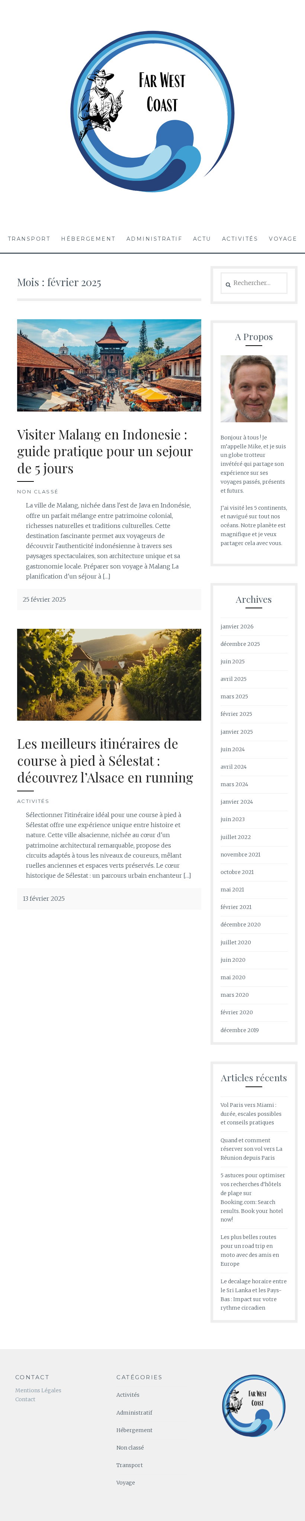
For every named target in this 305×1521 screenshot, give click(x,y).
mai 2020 (233, 977)
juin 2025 (233, 661)
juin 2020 (233, 960)
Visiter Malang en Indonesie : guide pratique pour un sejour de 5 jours (105, 451)
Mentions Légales (38, 1390)
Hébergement (88, 239)
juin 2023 (233, 819)
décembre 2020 (241, 924)
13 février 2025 (44, 898)
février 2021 (236, 907)
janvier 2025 (237, 732)
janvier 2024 (237, 801)
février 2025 (236, 714)
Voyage (283, 239)
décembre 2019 (240, 1030)
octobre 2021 (237, 872)
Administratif (154, 239)
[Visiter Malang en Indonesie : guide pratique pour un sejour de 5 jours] (109, 409)
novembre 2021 (240, 854)
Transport (29, 239)
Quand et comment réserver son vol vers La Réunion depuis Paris (251, 1149)
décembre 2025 (240, 644)
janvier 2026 (237, 626)
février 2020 (237, 1012)
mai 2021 (232, 889)
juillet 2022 (236, 837)
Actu (202, 239)
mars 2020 (235, 995)
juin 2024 (233, 749)
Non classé (38, 491)
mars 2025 (234, 696)
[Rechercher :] (254, 283)
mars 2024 (234, 784)
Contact (25, 1399)
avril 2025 (234, 679)
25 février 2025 (44, 599)
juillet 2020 (236, 942)
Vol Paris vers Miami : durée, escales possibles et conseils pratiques (251, 1114)
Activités (240, 239)
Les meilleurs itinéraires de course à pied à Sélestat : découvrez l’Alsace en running (105, 760)
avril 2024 (234, 766)
